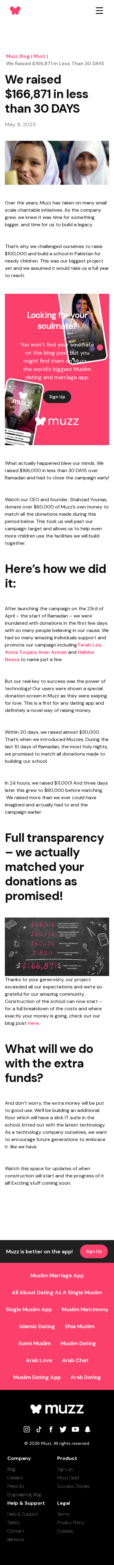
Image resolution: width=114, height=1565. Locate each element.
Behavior (16, 1539)
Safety (13, 1522)
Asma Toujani (20, 652)
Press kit (15, 1486)
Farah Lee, (90, 645)
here (33, 1023)
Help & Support (22, 1514)
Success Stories (73, 1486)
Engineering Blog (24, 1494)
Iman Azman (53, 652)
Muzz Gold (68, 1477)
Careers (15, 1477)
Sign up (65, 1469)
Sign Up (57, 396)
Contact (15, 1531)
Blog (11, 1469)
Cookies (65, 1531)
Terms (63, 1514)
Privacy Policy (70, 1522)
